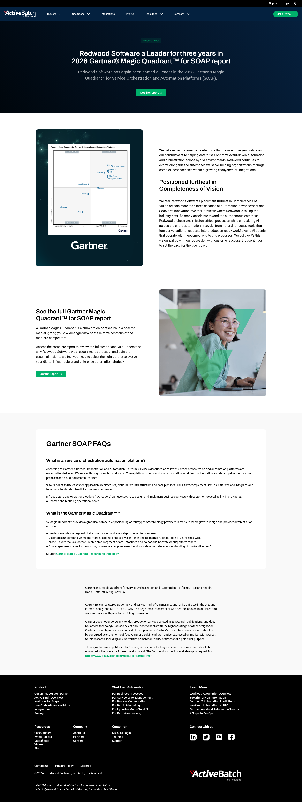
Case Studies (42, 733)
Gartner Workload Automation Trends (214, 709)
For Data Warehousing (126, 713)
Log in (287, 3)
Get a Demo (284, 14)
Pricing (130, 13)
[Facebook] (231, 737)
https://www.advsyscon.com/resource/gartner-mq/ (118, 655)
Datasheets (41, 740)
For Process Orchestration (129, 701)
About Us (79, 733)
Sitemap (85, 765)
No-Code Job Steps (46, 701)
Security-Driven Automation (208, 697)
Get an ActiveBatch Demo (51, 693)
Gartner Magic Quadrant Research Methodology (87, 553)
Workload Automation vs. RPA (209, 705)
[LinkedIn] (193, 737)
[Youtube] (218, 737)
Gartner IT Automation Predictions (212, 701)
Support (273, 3)
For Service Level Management (132, 697)
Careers (78, 740)
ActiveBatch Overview (48, 697)
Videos (38, 744)
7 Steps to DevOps (201, 713)
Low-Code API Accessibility (52, 705)
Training (117, 736)
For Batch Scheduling (126, 705)
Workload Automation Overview (210, 693)
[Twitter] (206, 737)
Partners (78, 736)
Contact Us (41, 765)
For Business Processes (127, 693)
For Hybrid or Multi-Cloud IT (130, 709)
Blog (37, 748)
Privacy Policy (64, 765)
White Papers (43, 736)
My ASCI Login (121, 733)
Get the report (149, 92)
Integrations (108, 13)
